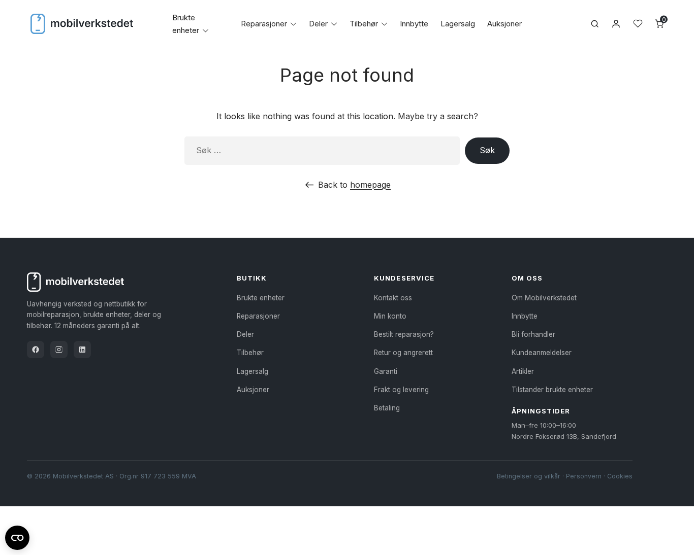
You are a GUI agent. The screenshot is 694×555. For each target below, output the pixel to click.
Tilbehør (364, 23)
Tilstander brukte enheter (552, 390)
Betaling (387, 408)
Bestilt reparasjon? (404, 334)
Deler (318, 23)
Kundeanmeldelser (542, 353)
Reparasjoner (264, 23)
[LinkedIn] (82, 349)
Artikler (523, 371)
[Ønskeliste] (638, 23)
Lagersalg (457, 23)
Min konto (390, 316)
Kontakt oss (393, 298)
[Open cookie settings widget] (17, 536)
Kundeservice (404, 278)
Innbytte (414, 23)
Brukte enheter (261, 298)
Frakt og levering (401, 390)
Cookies (620, 476)
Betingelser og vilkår (528, 476)
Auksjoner (504, 23)
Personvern (584, 476)
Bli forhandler (533, 334)
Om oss (527, 278)
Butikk (252, 278)
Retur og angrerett (403, 353)
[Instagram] (59, 349)
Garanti (385, 371)
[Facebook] (35, 349)
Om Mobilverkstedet (544, 298)
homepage (370, 185)
